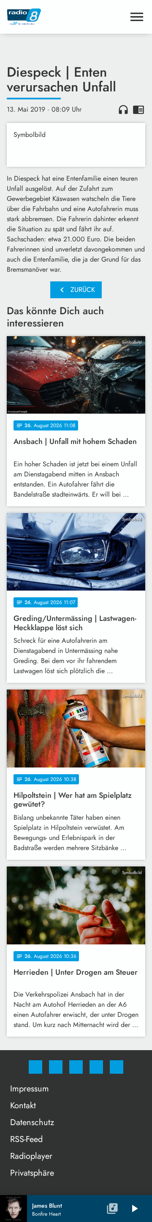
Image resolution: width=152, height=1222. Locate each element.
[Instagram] (55, 1067)
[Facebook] (35, 1067)
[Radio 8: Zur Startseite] (66, 16)
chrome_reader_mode (138, 109)
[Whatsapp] (76, 1067)
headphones (123, 109)
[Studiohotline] (96, 1067)
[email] (116, 1067)
